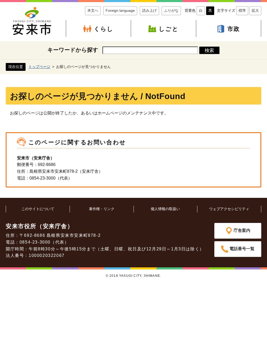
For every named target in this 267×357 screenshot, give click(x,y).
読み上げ (149, 10)
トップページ (39, 67)
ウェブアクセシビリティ (229, 209)
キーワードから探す (72, 50)
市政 (233, 29)
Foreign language (120, 10)
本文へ (92, 10)
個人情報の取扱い (165, 209)
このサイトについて (37, 209)
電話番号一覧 (241, 248)
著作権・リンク (101, 209)
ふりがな (171, 10)
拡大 (255, 10)
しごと (169, 29)
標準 (242, 10)
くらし (104, 29)
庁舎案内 (242, 230)
